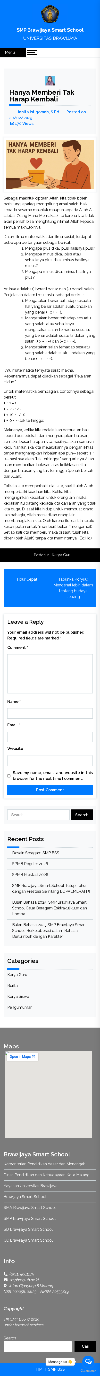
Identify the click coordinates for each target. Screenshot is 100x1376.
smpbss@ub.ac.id (23, 1280)
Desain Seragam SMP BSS (35, 853)
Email (13, 725)
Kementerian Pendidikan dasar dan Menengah (44, 1164)
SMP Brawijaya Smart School (50, 30)
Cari (85, 1346)
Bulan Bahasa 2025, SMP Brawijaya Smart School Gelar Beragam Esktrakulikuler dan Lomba (49, 908)
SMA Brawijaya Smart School (30, 1207)
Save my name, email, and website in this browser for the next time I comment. (53, 775)
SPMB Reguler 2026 (30, 863)
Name (14, 701)
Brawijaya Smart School (25, 1196)
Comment (17, 647)
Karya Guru (62, 555)
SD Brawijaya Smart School (28, 1229)
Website (15, 748)
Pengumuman (20, 1007)
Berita (12, 985)
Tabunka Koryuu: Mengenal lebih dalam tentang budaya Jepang (73, 588)
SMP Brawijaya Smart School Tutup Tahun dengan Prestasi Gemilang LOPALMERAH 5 (51, 888)
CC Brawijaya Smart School (28, 1240)
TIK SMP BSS (15, 1319)
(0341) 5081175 (21, 1274)
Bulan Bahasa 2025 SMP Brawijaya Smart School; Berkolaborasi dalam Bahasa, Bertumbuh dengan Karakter (49, 930)
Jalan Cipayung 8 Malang (30, 1286)
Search (10, 1338)
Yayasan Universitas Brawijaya (31, 1186)
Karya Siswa (18, 996)
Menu (10, 52)
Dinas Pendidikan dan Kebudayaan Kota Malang (47, 1175)
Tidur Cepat (26, 579)
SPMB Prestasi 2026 (30, 874)
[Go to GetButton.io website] (88, 1371)
